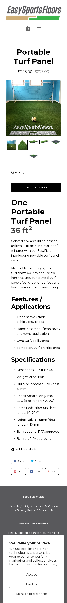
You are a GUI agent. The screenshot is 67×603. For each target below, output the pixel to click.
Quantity (17, 172)
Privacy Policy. (47, 564)
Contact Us (46, 510)
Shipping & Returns (45, 506)
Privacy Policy (26, 510)
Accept (31, 574)
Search (14, 506)
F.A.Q (26, 506)
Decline (31, 584)
